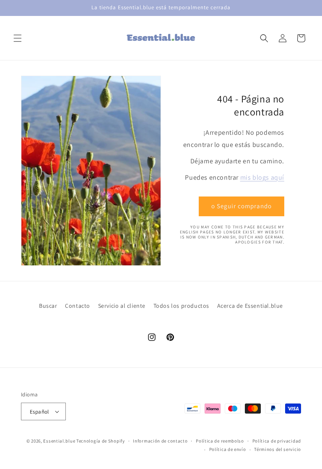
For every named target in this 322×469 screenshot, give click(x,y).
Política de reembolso (220, 441)
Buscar (48, 305)
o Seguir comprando (241, 206)
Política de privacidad (276, 441)
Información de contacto (160, 441)
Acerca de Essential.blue (250, 305)
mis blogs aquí (262, 177)
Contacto (77, 305)
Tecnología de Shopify (100, 441)
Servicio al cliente (121, 305)
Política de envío (227, 449)
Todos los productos (181, 305)
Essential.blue (59, 441)
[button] (17, 38)
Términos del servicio (277, 449)
